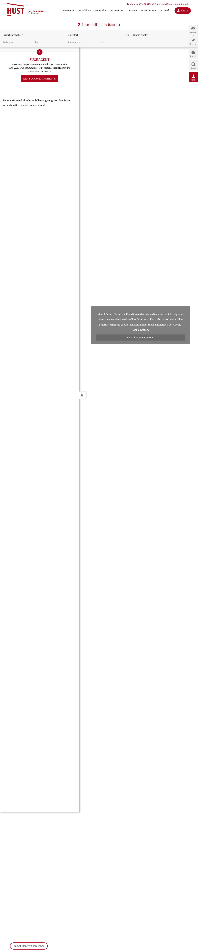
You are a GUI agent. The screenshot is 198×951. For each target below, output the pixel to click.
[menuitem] (68, 7)
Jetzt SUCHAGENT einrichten (39, 78)
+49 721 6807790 (144, 4)
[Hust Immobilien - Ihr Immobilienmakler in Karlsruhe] (25, 8)
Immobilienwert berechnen (28, 942)
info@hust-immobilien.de (175, 4)
